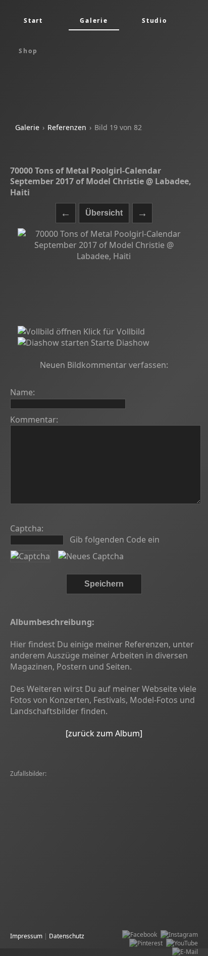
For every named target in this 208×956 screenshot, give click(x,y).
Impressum (26, 936)
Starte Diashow (119, 342)
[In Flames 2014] (108, 800)
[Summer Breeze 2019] (45, 791)
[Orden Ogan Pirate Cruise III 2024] (132, 860)
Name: (22, 392)
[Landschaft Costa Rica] (45, 903)
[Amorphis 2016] (117, 886)
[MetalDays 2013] (169, 843)
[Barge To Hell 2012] (111, 843)
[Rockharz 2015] (105, 825)
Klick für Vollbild (113, 331)
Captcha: (26, 528)
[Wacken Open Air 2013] (47, 800)
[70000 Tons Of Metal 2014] (77, 868)
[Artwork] (26, 877)
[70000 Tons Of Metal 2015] (51, 851)
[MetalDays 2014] (107, 817)
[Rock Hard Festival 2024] (110, 782)
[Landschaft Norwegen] (45, 808)
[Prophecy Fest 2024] (123, 894)
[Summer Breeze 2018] (45, 825)
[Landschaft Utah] (170, 886)
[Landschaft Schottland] (127, 851)
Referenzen (66, 127)
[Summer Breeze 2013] (148, 834)
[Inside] (23, 868)
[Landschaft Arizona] (42, 782)
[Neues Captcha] (91, 556)
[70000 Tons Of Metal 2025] (51, 886)
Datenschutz (66, 936)
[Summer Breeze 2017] (115, 791)
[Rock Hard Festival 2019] (117, 808)
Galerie (27, 127)
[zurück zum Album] (104, 733)
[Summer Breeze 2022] (45, 817)
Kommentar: (34, 419)
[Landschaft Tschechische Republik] (62, 834)
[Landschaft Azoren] (148, 868)
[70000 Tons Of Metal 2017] (51, 894)
